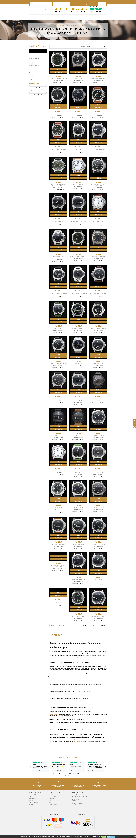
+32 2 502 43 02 (47, 4)
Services (63, 16)
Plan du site (31, 806)
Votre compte (55, 793)
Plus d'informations (110, 836)
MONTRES (42, 16)
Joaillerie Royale (86, 16)
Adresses (51, 802)
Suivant (104, 625)
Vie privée (31, 800)
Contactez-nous (35, 4)
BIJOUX (48, 16)
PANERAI (58, 76)
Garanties (78, 16)
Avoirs (50, 800)
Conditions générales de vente (35, 794)
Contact (95, 16)
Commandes (51, 798)
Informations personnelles (54, 794)
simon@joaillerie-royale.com (61, 4)
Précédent (83, 625)
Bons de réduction (53, 804)
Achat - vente (55, 16)
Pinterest (134, 423)
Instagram (134, 426)
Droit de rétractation (33, 802)
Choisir (96, 46)
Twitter (134, 420)
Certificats (70, 16)
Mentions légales (32, 798)
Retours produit (52, 796)
